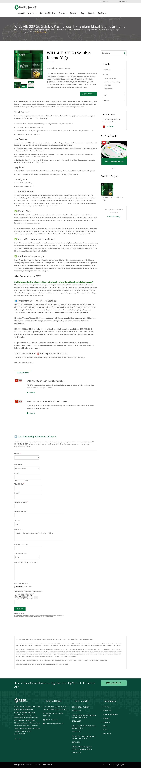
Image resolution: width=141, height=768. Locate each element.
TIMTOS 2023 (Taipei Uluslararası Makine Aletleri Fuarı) (83, 737)
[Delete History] (102, 184)
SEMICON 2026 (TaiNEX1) (80, 707)
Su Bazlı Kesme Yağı (40, 32)
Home (19, 32)
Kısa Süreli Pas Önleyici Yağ (112, 82)
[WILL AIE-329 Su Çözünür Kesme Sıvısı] (24, 86)
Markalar (62, 13)
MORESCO (106, 70)
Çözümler (73, 13)
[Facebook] (15, 739)
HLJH (104, 95)
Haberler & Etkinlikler (47, 13)
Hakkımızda (31, 13)
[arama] (100, 1)
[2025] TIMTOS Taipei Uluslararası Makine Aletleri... (84, 727)
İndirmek (32, 392)
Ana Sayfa (20, 13)
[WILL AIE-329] (31, 84)
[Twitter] (17, 739)
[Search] (125, 53)
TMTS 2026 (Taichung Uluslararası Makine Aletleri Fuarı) (84, 716)
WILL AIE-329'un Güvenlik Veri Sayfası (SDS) (47, 401)
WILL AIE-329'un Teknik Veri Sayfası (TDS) (46, 381)
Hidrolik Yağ (107, 85)
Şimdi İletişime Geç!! (113, 683)
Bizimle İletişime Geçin (53, 664)
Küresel (91, 13)
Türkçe (124, 1)
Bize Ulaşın (102, 13)
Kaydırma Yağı (108, 88)
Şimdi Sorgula (89, 94)
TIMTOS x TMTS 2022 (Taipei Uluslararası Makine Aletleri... (82, 748)
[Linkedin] (19, 739)
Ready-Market (122, 765)
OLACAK (31, 32)
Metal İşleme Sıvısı (31, 664)
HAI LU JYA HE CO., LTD (33, 765)
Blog (83, 13)
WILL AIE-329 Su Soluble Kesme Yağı (114, 198)
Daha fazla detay (113, 217)
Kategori (24, 32)
